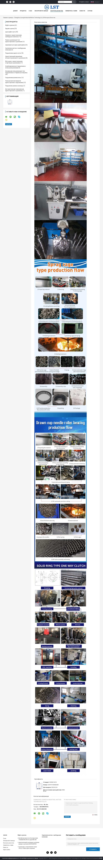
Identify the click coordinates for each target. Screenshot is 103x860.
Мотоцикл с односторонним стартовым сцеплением (13, 62)
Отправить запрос (84, 1)
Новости (82, 10)
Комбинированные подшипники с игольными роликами (15, 67)
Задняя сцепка (9, 28)
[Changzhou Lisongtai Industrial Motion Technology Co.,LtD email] (7, 116)
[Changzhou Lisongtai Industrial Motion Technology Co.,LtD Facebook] (7, 2)
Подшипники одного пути (13, 53)
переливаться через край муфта (15, 45)
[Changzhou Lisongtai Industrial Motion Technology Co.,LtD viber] (7, 120)
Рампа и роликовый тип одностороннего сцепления (13, 40)
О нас (30, 10)
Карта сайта (6, 849)
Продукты (23, 10)
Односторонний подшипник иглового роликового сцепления (15, 57)
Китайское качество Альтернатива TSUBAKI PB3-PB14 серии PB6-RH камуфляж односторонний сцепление (29, 839)
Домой (15, 10)
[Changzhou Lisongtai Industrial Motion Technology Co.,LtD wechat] (16, 116)
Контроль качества (56, 10)
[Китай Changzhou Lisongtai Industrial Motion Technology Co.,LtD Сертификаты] (9, 102)
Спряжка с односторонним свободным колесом (13, 35)
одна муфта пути (10, 32)
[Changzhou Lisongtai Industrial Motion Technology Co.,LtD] (51, 7)
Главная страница (8, 17)
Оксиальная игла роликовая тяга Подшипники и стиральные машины (16, 71)
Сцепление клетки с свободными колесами (51, 836)
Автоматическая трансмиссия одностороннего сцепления (14, 89)
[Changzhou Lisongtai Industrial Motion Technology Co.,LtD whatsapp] (11, 116)
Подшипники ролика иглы (13, 77)
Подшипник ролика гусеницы (14, 86)
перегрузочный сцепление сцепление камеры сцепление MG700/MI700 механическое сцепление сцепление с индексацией (29, 843)
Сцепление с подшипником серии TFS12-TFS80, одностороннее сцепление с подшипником (28, 847)
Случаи (89, 10)
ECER (100, 858)
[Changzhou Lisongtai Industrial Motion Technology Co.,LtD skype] (20, 116)
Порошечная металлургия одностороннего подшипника (14, 81)
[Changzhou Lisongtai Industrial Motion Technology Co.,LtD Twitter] (10, 2)
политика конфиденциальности (10, 858)
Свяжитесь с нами (71, 10)
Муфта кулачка (9, 25)
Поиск (74, 1)
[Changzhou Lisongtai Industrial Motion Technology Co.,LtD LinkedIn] (13, 2)
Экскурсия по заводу (41, 10)
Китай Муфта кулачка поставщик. (29, 858)
